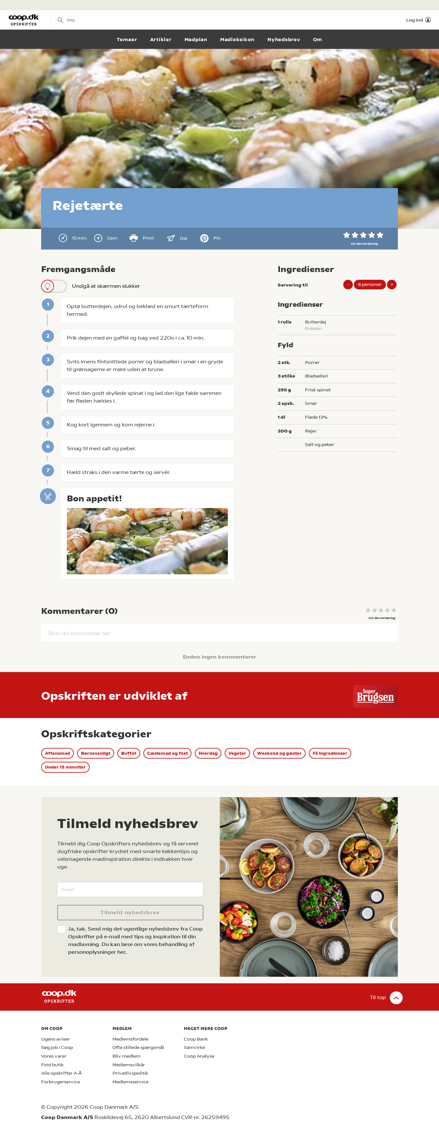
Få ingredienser (330, 753)
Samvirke (194, 1047)
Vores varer (54, 1056)
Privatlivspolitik (130, 1073)
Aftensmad (57, 753)
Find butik (52, 1065)
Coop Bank (196, 1039)
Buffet (128, 753)
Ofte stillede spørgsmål (138, 1047)
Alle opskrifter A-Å (61, 1073)
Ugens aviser (55, 1039)
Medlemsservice (130, 1082)
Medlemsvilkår (128, 1065)
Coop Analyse (199, 1056)
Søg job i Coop (57, 1047)
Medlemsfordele (130, 1039)
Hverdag (208, 753)
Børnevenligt (95, 753)
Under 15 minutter (65, 767)
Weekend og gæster (279, 753)
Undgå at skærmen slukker (106, 286)
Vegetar (237, 753)
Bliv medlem (126, 1056)
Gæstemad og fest (167, 753)
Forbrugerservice (60, 1082)
